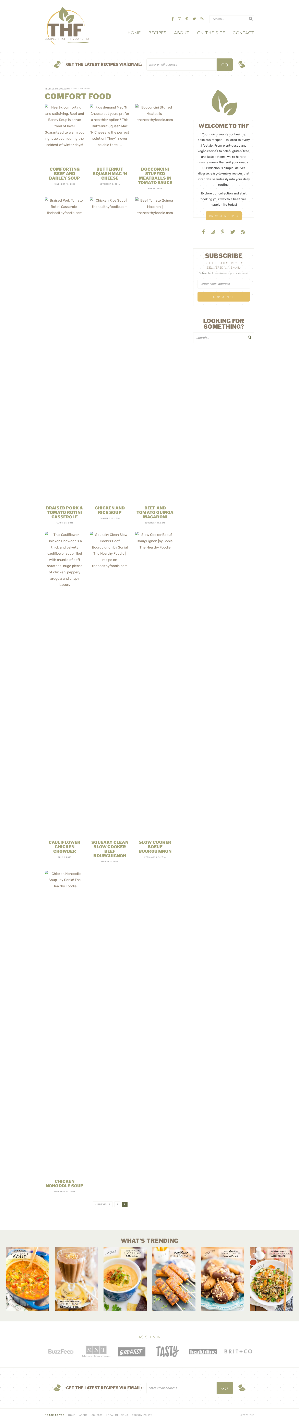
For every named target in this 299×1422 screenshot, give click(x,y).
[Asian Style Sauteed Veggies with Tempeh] (271, 1279)
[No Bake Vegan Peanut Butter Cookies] (222, 1279)
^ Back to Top (54, 1415)
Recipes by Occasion (57, 89)
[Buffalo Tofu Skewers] (173, 1279)
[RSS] (202, 19)
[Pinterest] (187, 19)
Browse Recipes (223, 215)
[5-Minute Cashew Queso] (125, 1279)
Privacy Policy (142, 1415)
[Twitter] (195, 19)
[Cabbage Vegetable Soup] (27, 1279)
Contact (243, 32)
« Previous (102, 1204)
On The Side (211, 32)
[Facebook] (173, 19)
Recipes (157, 32)
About (181, 32)
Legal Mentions (117, 1415)
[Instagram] (180, 19)
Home (134, 32)
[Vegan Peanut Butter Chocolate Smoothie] (76, 1279)
